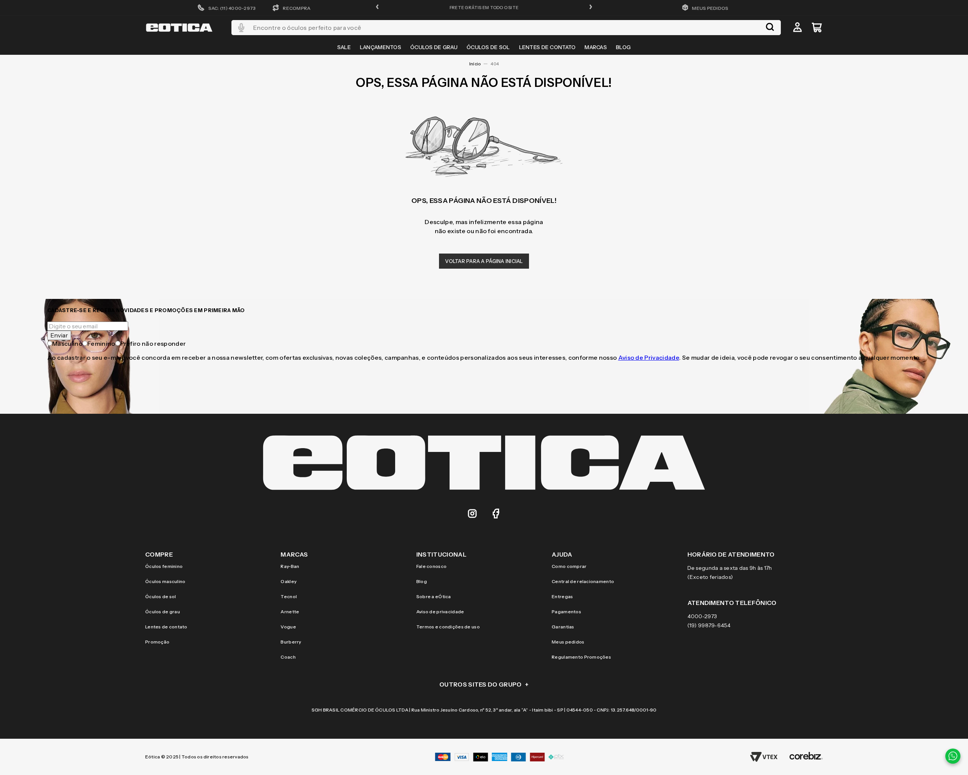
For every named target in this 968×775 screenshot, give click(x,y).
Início (475, 64)
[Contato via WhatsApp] (952, 756)
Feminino (101, 343)
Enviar (59, 335)
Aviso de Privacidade (648, 357)
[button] (377, 7)
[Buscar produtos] (769, 27)
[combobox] (506, 27)
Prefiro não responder (153, 343)
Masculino (67, 343)
